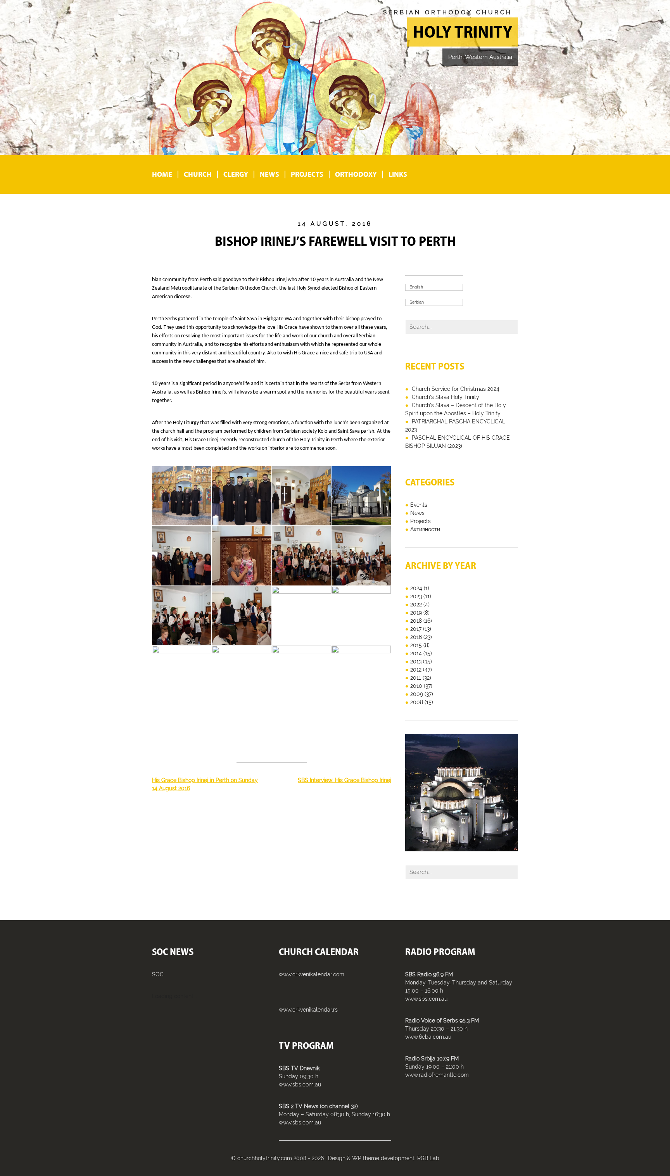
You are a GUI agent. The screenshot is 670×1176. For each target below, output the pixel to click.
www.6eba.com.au (428, 1037)
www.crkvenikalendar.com (311, 974)
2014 (416, 653)
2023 (416, 596)
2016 (416, 637)
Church (198, 174)
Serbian (416, 302)
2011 (415, 678)
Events (418, 505)
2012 (415, 670)
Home (162, 174)
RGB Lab (428, 1158)
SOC (158, 974)
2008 (416, 702)
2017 (415, 629)
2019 (416, 613)
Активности (425, 529)
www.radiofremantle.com (437, 1075)
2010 (416, 686)
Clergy (235, 174)
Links (398, 174)
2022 (416, 604)
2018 (416, 621)
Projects (307, 174)
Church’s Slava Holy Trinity (445, 397)
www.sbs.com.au (300, 1084)
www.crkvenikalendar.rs (308, 1010)
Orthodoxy (356, 174)
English (416, 287)
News (269, 174)
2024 (416, 588)
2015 (416, 645)
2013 (415, 661)
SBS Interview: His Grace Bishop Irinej (344, 780)
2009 (416, 694)
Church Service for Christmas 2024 (455, 389)
